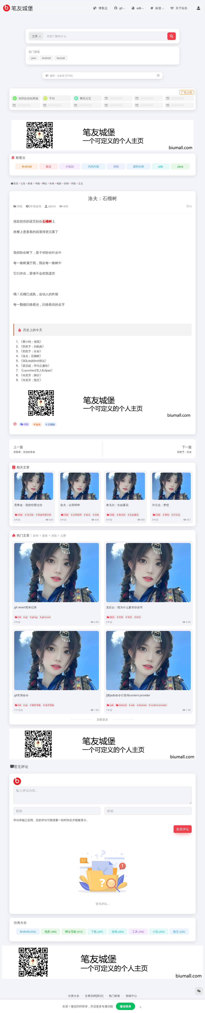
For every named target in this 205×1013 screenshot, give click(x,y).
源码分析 (138, 166)
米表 (51, 183)
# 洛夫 (37, 424)
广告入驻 (186, 92)
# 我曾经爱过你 (43, 514)
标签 (30, 183)
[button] (36, 36)
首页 (15, 183)
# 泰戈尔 (121, 514)
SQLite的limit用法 (34, 361)
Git (19, 617)
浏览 (54, 535)
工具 (138, 931)
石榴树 (47, 221)
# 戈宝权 (29, 514)
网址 (44, 183)
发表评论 (182, 829)
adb (160, 166)
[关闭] (158, 75)
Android (46, 58)
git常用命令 (21, 695)
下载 (97, 931)
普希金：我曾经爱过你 (28, 505)
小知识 (69, 166)
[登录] (198, 8)
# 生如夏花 (133, 514)
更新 (45, 535)
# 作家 (120, 617)
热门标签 (114, 996)
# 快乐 (138, 617)
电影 (59, 183)
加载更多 (102, 719)
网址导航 (74, 931)
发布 (35, 535)
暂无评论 (21, 766)
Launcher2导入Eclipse (37, 370)
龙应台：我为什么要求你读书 (124, 607)
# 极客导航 (35, 705)
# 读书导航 (48, 705)
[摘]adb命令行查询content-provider (128, 695)
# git (25, 617)
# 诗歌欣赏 (98, 514)
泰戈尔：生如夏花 (117, 505)
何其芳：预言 (31, 380)
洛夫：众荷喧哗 (70, 505)
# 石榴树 (50, 424)
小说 (159, 931)
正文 (80, 183)
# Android (141, 705)
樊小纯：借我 (31, 341)
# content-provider (158, 705)
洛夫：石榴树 (102, 198)
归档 (66, 183)
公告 (23, 183)
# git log (33, 617)
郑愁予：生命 (31, 351)
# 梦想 (166, 514)
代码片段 (93, 166)
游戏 (118, 931)
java (33, 58)
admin (51, 206)
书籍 (37, 183)
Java (180, 166)
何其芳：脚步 (31, 375)
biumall (61, 58)
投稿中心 (131, 996)
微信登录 (125, 1006)
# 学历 (129, 617)
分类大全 (73, 996)
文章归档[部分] (94, 996)
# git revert (45, 617)
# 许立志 (176, 514)
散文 (48, 166)
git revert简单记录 (25, 607)
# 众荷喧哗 (76, 514)
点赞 (63, 535)
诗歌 (116, 166)
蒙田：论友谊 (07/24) (61, 75)
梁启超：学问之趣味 (35, 365)
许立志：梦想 (160, 505)
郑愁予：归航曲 (32, 346)
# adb (132, 705)
